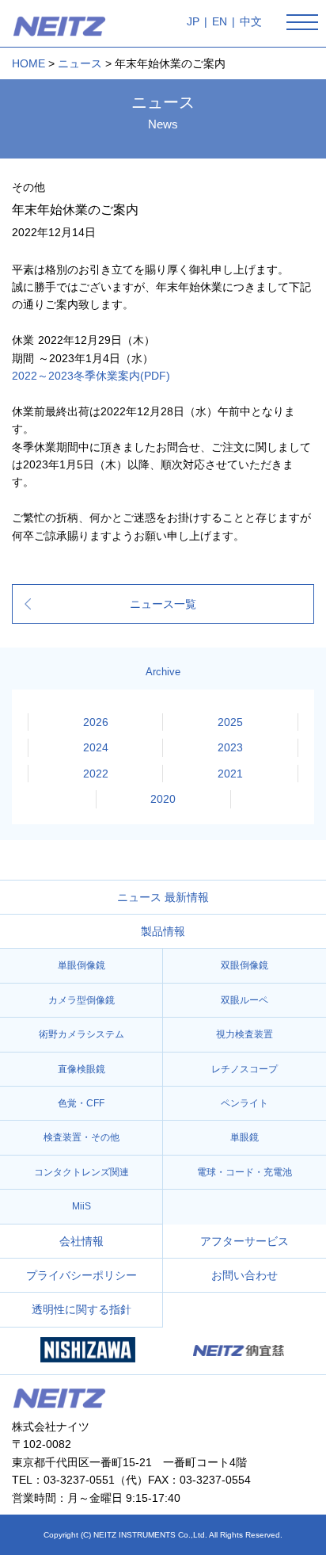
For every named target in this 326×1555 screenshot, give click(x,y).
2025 (230, 722)
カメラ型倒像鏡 (81, 1000)
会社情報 (81, 1241)
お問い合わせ (244, 1275)
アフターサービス (244, 1241)
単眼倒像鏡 (81, 965)
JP (193, 21)
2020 (163, 799)
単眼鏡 (244, 1137)
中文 (251, 21)
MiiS (81, 1206)
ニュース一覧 (163, 604)
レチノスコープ (244, 1069)
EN (219, 21)
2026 (95, 722)
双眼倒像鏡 (244, 965)
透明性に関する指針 (81, 1309)
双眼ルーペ (244, 1000)
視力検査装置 (244, 1034)
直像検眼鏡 (81, 1069)
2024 (95, 747)
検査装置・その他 (81, 1137)
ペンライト (244, 1103)
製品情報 (163, 931)
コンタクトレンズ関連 (81, 1172)
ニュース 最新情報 (163, 897)
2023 (230, 747)
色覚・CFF (81, 1103)
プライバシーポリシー (81, 1275)
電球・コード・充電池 (244, 1172)
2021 (230, 773)
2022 (95, 773)
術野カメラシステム (81, 1034)
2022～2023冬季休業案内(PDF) (91, 375)
